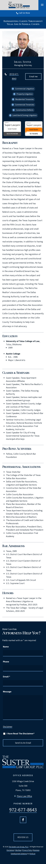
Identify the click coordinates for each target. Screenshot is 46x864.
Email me (33, 76)
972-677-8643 (23, 809)
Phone (6, 661)
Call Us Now (24, 12)
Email (6, 676)
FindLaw (32, 853)
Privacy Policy (27, 850)
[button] (42, 5)
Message (7, 691)
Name (6, 646)
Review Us (23, 837)
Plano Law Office (24, 796)
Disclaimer (7, 726)
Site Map (18, 850)
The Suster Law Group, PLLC (18, 847)
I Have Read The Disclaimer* (20, 733)
